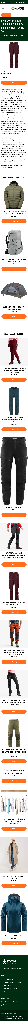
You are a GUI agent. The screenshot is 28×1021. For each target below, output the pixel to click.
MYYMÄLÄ (6, 15)
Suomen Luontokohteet (10, 988)
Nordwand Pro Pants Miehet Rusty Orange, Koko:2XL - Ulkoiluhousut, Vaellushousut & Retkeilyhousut (14, 652)
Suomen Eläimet (8, 985)
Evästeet (20, 1016)
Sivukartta (20, 1018)
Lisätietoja (14, 82)
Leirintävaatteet (12, 71)
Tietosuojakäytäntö (10, 1018)
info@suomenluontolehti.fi (20, 2)
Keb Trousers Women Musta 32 (14, 507)
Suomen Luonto (8, 979)
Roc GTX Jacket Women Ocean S (14, 936)
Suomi (4, 2)
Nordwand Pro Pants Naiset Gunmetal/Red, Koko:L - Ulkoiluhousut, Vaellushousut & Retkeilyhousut (14, 555)
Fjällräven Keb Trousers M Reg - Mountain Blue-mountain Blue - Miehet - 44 (14, 420)
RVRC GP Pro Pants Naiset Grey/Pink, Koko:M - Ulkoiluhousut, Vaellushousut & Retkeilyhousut (14, 702)
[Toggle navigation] (3, 8)
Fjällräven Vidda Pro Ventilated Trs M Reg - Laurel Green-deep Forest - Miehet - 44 (14, 752)
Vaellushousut (22, 71)
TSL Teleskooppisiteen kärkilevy (14, 773)
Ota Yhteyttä (13, 1016)
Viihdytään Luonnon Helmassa (12, 982)
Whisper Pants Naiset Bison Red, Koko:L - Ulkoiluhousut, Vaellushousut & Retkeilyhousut (14, 370)
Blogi (5, 991)
